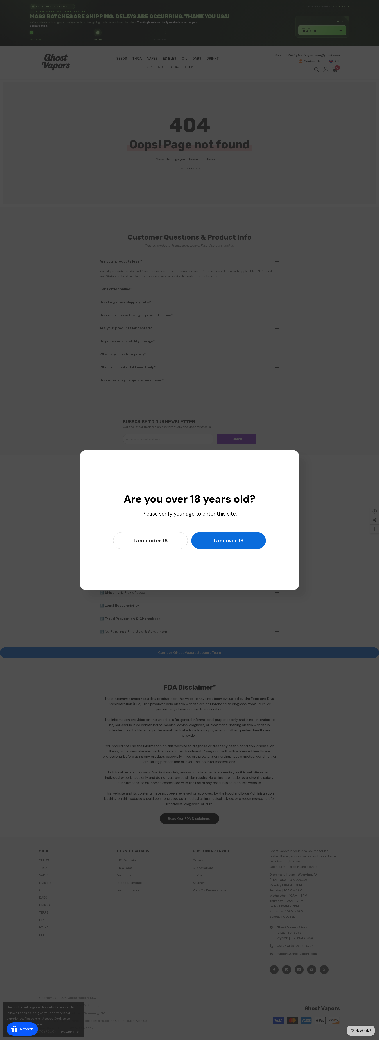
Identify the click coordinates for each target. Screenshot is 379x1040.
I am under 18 (150, 540)
